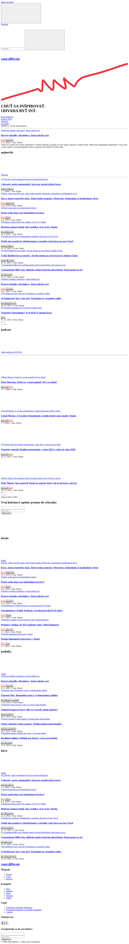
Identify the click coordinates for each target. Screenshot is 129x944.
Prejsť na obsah (7, 2)
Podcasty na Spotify (5, 122)
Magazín (4, 175)
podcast (4, 387)
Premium (4, 24)
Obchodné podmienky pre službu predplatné (23, 910)
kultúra (4, 260)
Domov (9, 874)
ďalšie (3, 561)
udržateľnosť (11, 303)
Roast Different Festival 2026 (7, 118)
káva (11, 189)
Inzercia (9, 879)
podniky (10, 140)
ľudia (9, 615)
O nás (8, 877)
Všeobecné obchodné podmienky (19, 908)
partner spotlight (12, 700)
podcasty (9, 896)
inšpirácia (5, 189)
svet (8, 644)
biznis (3, 140)
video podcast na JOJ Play (11, 352)
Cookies (9, 912)
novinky (10, 260)
